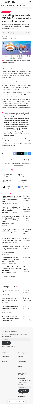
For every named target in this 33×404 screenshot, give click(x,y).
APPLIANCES (4, 263)
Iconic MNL (10, 1)
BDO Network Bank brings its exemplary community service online (10, 308)
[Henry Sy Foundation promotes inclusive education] (27, 291)
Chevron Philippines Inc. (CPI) (11, 71)
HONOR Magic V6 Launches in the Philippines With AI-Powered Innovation (11, 248)
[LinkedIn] (30, 160)
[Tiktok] (9, 187)
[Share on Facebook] (6, 32)
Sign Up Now (23, 391)
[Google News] (24, 187)
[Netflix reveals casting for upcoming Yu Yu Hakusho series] (27, 299)
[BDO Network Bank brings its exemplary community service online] (27, 308)
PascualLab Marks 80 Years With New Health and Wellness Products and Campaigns (11, 268)
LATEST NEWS (7, 9)
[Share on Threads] (16, 401)
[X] (24, 160)
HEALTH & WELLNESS (6, 272)
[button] (3, 2)
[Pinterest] (28, 160)
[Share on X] (8, 32)
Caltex (4, 69)
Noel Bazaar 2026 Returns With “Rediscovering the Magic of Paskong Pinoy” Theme (10, 231)
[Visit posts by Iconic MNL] (3, 160)
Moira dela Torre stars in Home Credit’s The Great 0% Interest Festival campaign (10, 318)
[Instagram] (26, 160)
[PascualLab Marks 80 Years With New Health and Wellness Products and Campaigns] (27, 269)
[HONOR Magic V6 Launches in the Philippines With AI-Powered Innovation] (27, 249)
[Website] (20, 160)
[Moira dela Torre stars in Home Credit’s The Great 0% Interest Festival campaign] (27, 318)
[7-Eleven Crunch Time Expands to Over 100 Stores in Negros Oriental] (27, 241)
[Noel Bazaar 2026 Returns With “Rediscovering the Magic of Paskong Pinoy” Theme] (27, 231)
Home (3, 9)
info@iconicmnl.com (18, 165)
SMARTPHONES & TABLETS (8, 223)
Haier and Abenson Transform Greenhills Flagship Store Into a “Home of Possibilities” (10, 259)
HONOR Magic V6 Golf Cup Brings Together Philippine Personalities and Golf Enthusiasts (11, 208)
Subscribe (6, 343)
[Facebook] (22, 160)
